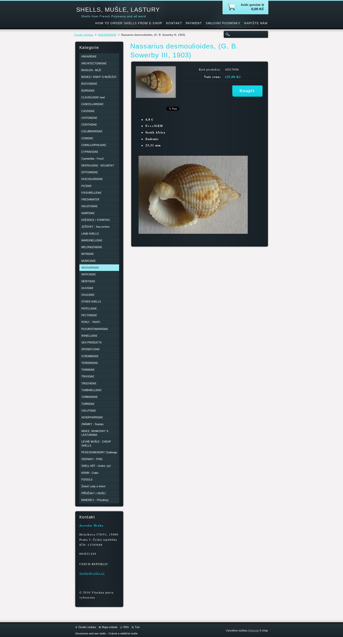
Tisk (137, 627)
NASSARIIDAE (107, 34)
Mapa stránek (110, 627)
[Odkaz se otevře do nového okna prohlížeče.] (156, 97)
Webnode (253, 630)
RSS (126, 627)
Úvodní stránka (83, 34)
